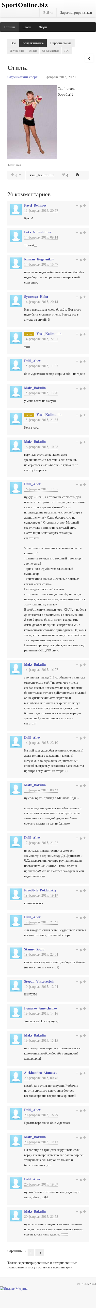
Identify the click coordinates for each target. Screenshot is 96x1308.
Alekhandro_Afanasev (40, 1072)
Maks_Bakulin (35, 387)
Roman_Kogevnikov (39, 259)
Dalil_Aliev (32, 360)
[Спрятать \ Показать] (89, 58)
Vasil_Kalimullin (41, 175)
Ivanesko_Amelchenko (40, 1008)
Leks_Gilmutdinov (38, 232)
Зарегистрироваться (76, 12)
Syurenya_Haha (36, 296)
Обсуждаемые (50, 50)
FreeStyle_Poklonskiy (40, 890)
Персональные (60, 43)
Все (13, 43)
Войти (48, 12)
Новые (33, 50)
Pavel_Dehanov (35, 205)
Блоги (26, 27)
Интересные (17, 50)
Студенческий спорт (22, 77)
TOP (66, 50)
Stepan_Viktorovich (39, 981)
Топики (9, 27)
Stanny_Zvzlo (34, 949)
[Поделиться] (77, 174)
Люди (43, 27)
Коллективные (33, 43)
